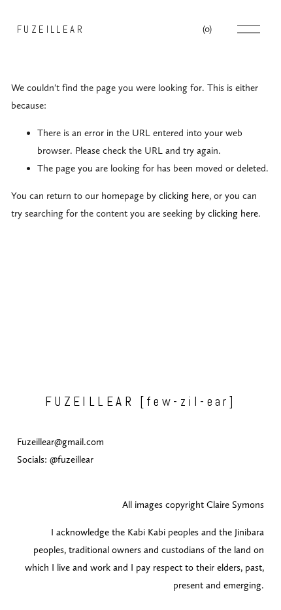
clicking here (184, 196)
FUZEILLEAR (51, 29)
